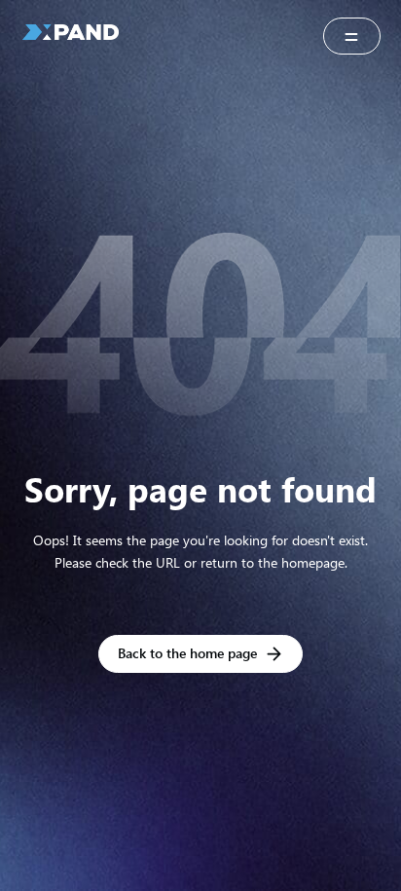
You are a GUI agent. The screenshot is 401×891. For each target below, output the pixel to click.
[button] (352, 37)
